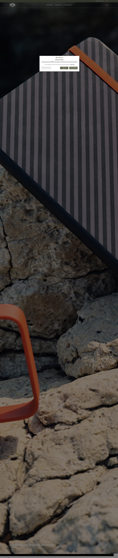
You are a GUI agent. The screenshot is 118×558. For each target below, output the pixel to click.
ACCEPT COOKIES (73, 67)
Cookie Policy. (72, 64)
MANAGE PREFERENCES (46, 67)
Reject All (64, 67)
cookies (52, 61)
